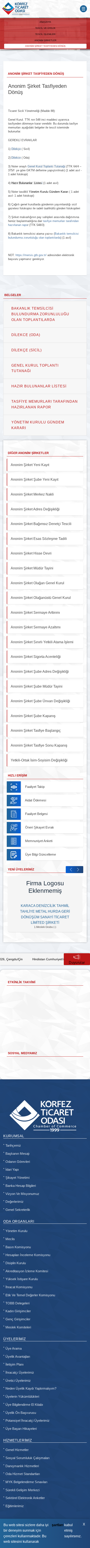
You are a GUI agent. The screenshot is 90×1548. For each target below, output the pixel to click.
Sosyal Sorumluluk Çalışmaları (27, 1458)
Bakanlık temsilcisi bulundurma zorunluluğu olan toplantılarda (40, 314)
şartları (57, 1525)
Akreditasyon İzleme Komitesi (26, 1271)
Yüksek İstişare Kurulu (21, 1279)
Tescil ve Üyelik (45, 28)
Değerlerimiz (14, 1201)
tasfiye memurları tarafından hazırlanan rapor (44, 404)
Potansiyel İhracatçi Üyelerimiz (27, 1420)
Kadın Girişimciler (18, 1311)
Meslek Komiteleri (18, 1327)
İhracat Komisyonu (18, 1287)
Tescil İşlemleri (45, 34)
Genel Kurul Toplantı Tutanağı (35, 368)
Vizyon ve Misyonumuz (22, 1194)
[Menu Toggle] (83, 8)
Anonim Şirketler (45, 40)
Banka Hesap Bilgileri (20, 1185)
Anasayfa (45, 22)
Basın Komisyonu (18, 1247)
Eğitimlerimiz (14, 1506)
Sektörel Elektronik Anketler (25, 1498)
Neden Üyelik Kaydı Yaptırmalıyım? (30, 1388)
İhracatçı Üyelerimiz (19, 1372)
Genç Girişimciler (17, 1319)
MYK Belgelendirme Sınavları (26, 1482)
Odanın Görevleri (17, 1161)
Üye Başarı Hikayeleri (21, 1428)
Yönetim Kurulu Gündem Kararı (48, 191)
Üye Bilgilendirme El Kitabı (24, 1404)
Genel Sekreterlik (17, 1210)
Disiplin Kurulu (15, 1263)
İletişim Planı (14, 1364)
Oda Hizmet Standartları (22, 1474)
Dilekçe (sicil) (26, 350)
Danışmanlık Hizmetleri (22, 1466)
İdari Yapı (12, 1169)
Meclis (10, 1239)
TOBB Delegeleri (17, 1303)
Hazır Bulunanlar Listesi (38, 386)
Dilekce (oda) (25, 335)
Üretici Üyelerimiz (18, 1380)
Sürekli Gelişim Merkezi (22, 1490)
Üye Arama (13, 1348)
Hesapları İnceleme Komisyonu (27, 1255)
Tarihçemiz (13, 1145)
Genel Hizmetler (17, 1450)
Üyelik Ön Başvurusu (20, 1413)
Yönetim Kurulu (16, 1231)
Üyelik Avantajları (17, 1356)
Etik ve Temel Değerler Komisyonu (30, 1295)
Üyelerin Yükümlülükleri (22, 1396)
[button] (71, 869)
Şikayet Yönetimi (17, 1177)
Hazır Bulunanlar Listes (26, 183)
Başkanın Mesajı (17, 1153)
